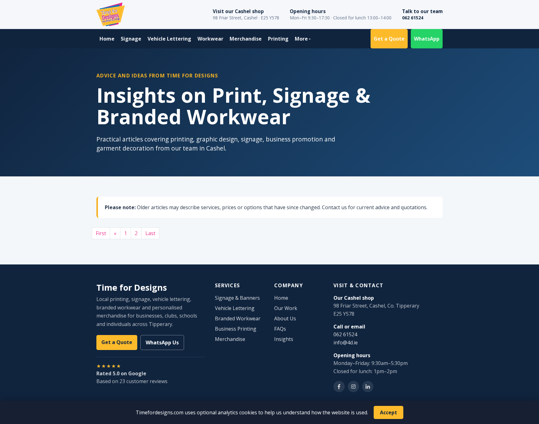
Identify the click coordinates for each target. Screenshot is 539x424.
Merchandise (246, 38)
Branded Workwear (237, 318)
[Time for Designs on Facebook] (339, 386)
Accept (388, 412)
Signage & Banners (237, 297)
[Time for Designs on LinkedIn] (367, 386)
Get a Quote (389, 38)
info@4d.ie (345, 342)
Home (107, 38)
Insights (283, 339)
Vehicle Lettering (169, 38)
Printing (278, 38)
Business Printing (235, 328)
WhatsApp (426, 38)
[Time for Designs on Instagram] (353, 386)
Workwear (210, 38)
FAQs (280, 328)
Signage (131, 38)
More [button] (301, 38)
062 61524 (412, 18)
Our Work (285, 308)
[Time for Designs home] (110, 14)
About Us (285, 318)
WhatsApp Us (162, 342)
